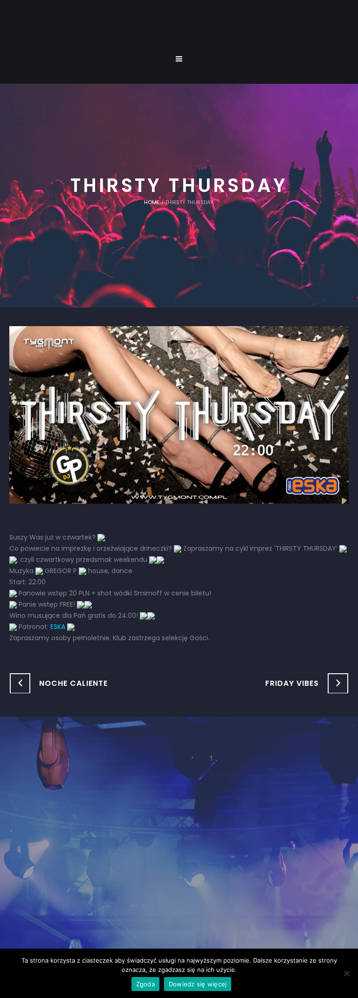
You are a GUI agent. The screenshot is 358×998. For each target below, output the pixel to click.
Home (151, 202)
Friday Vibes (292, 683)
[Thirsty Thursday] (179, 414)
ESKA (57, 626)
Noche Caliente (73, 683)
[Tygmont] (179, 834)
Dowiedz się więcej (198, 984)
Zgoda (145, 984)
